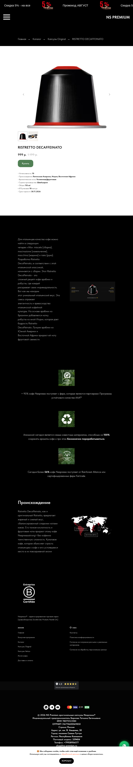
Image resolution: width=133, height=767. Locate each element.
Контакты (73, 633)
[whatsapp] (46, 707)
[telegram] (51, 707)
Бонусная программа (26, 637)
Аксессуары (23, 656)
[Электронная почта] (57, 707)
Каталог (37, 39)
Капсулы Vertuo (24, 651)
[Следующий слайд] (109, 94)
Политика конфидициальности (82, 637)
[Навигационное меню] (6, 17)
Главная (22, 39)
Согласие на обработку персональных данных (88, 649)
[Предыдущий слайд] (23, 94)
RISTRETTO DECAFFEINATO (87, 39)
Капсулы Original (57, 39)
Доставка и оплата (25, 660)
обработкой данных (70, 754)
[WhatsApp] (124, 745)
